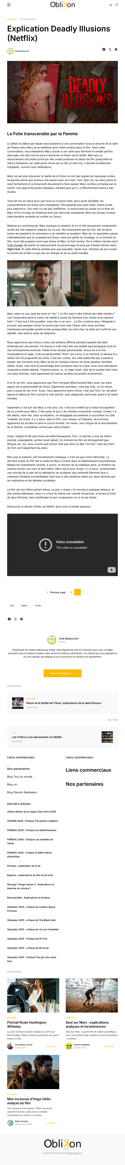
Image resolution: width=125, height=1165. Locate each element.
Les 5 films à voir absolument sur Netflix (37, 737)
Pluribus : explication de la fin (24, 865)
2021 (12, 605)
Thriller (38, 605)
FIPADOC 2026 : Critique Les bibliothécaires (31, 830)
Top (14, 732)
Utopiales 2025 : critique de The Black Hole (31, 920)
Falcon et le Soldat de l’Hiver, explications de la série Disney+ (64, 703)
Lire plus (50, 1046)
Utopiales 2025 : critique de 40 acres (28, 948)
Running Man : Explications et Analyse (28, 897)
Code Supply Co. (74, 1153)
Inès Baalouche (22, 51)
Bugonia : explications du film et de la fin (30, 875)
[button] (8, 5)
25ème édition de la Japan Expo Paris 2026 (31, 811)
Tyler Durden (15, 245)
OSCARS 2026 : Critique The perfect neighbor (32, 820)
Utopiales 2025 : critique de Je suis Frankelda (33, 929)
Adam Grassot (21, 1121)
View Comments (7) (60, 673)
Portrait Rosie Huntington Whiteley (26, 1024)
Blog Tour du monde (19, 776)
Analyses (12, 19)
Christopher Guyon (23, 1044)
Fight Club (13, 249)
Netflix (24, 605)
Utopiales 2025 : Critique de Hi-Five (27, 938)
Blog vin (12, 784)
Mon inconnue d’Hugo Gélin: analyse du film (29, 1101)
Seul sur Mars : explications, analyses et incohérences (87, 1024)
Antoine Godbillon (82, 1044)
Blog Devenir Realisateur (22, 792)
